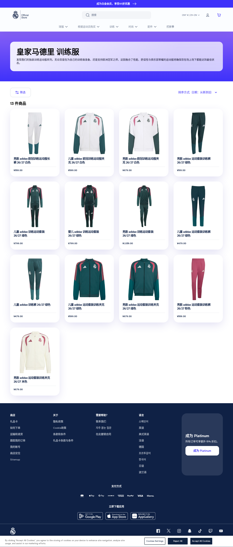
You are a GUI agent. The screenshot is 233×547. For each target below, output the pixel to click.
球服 (61, 26)
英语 (141, 427)
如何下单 (15, 427)
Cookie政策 (59, 427)
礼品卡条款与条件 (63, 440)
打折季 (170, 26)
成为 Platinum (202, 450)
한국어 (142, 459)
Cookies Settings (154, 541)
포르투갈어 (145, 453)
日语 (141, 465)
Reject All (177, 541)
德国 (141, 446)
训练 (112, 26)
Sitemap (15, 459)
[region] (116, 541)
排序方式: (194, 92)
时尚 (131, 26)
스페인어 (143, 421)
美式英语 (144, 434)
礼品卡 (14, 421)
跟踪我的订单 (17, 440)
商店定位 (15, 453)
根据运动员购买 (87, 26)
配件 (150, 26)
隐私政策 (58, 421)
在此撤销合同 (103, 434)
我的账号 (15, 446)
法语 (141, 440)
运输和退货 (16, 434)
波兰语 (142, 472)
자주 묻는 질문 (103, 427)
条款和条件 (59, 434)
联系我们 (101, 421)
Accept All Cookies (201, 541)
